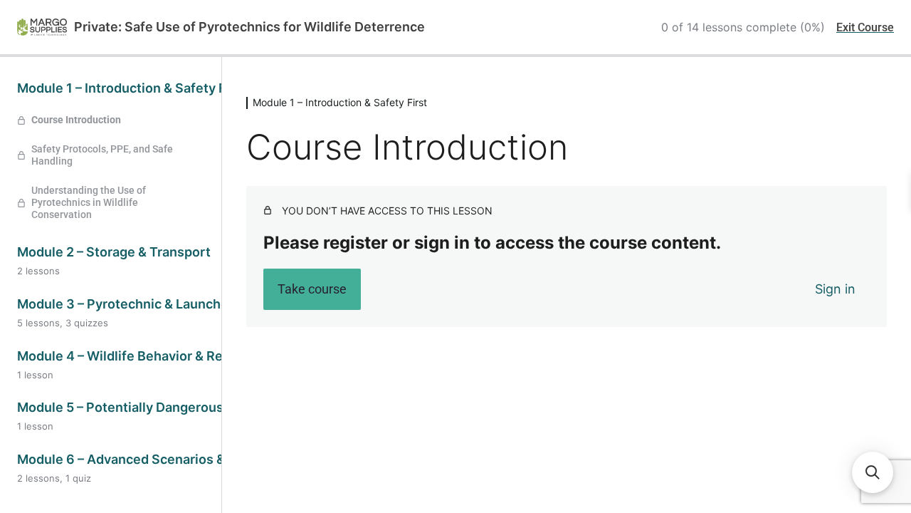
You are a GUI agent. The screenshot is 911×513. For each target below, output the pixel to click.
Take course (312, 288)
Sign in (835, 288)
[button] (872, 472)
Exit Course (865, 27)
